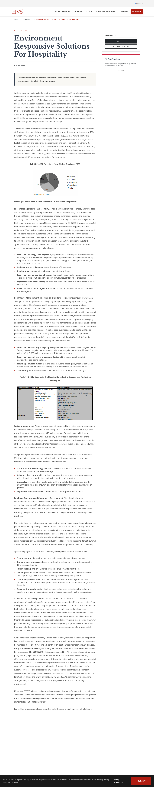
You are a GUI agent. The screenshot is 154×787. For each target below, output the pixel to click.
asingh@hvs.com (56, 709)
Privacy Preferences (118, 781)
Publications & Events (106, 11)
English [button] (139, 3)
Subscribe (121, 70)
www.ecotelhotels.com (82, 709)
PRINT (122, 41)
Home (16, 19)
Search (138, 11)
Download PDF (122, 46)
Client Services (62, 11)
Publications (27, 19)
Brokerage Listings (83, 11)
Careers (124, 11)
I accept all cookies (141, 781)
